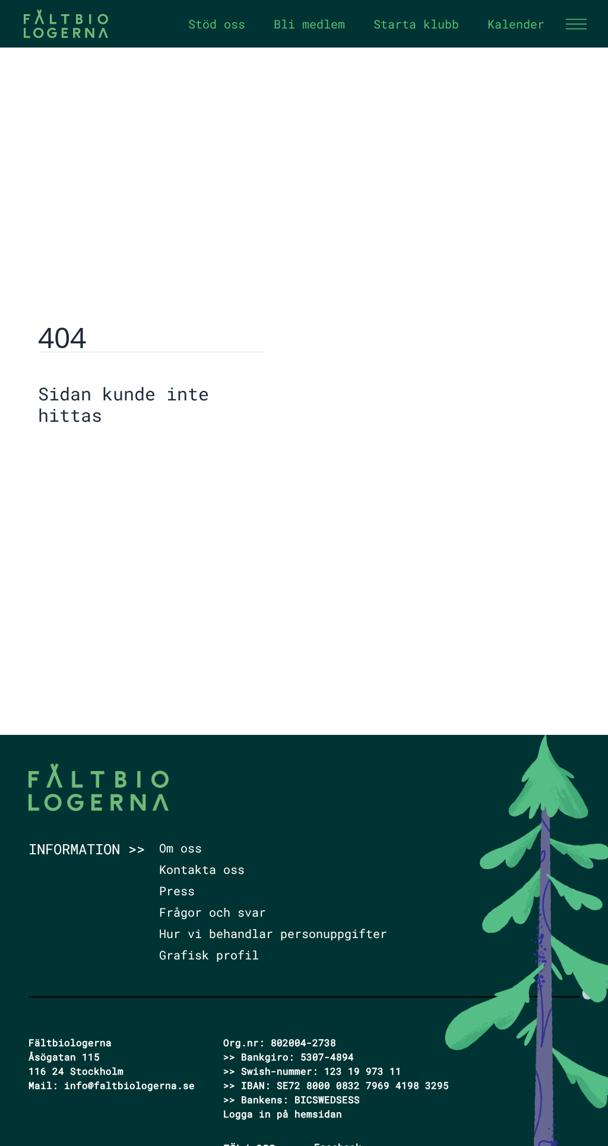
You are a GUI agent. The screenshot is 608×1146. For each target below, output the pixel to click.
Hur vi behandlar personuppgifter (273, 933)
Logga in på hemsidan (282, 1113)
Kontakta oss (202, 869)
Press (177, 890)
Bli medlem (309, 23)
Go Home (68, 452)
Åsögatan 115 (64, 1056)
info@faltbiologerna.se (129, 1085)
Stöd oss (216, 23)
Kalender (515, 23)
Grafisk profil (209, 954)
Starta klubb (416, 23)
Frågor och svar (212, 912)
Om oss (180, 847)
